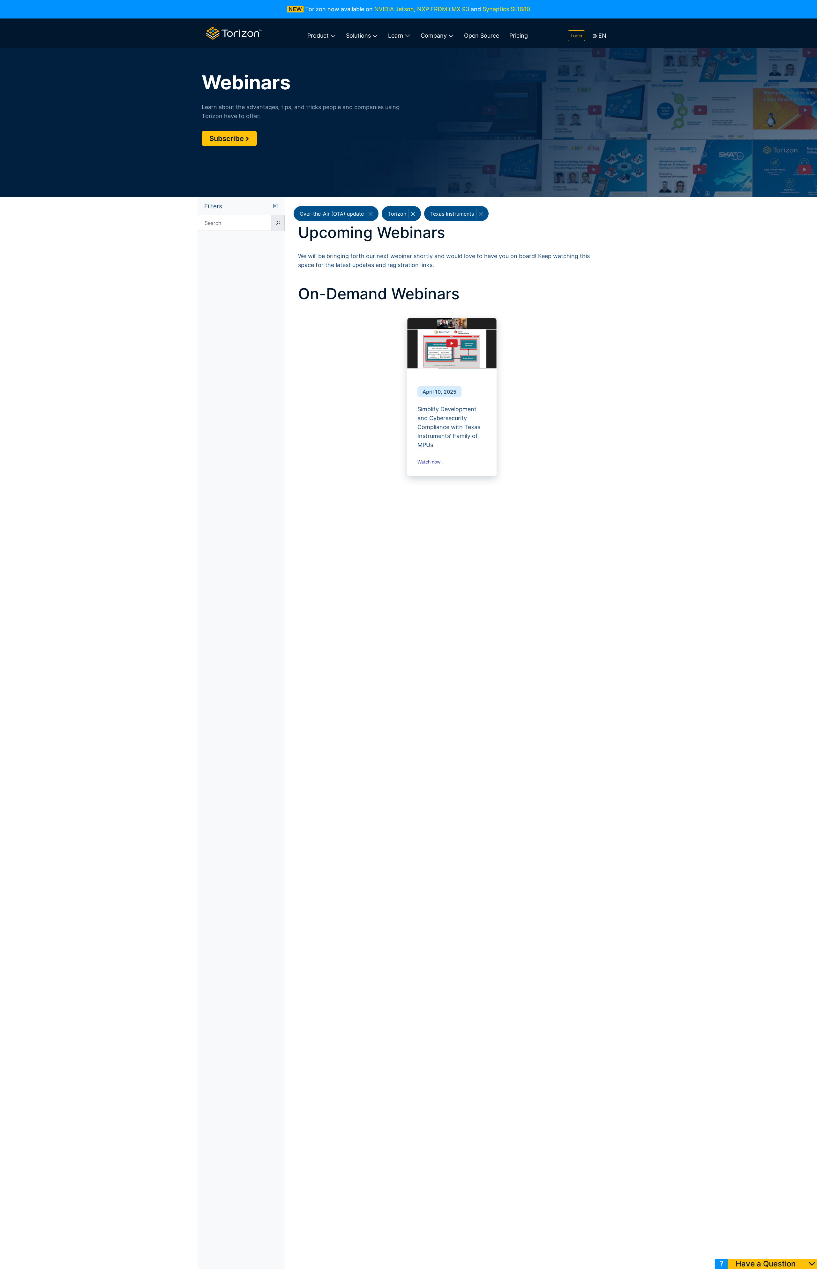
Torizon (398, 214)
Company (434, 35)
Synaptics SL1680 (506, 9)
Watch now (429, 461)
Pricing (518, 35)
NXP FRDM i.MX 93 (443, 9)
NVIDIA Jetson (394, 9)
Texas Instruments (453, 214)
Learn (395, 35)
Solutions (358, 35)
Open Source (481, 35)
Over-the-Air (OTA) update (332, 214)
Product (318, 35)
